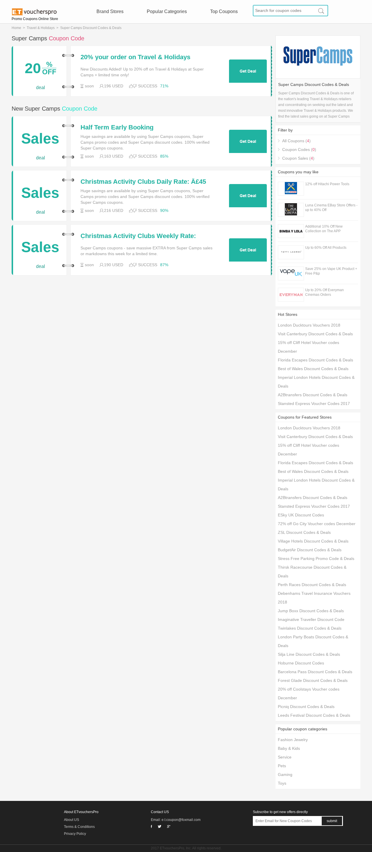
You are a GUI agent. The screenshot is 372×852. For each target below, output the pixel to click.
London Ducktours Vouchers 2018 (309, 325)
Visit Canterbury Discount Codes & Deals (315, 334)
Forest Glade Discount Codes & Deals (313, 680)
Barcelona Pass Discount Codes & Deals (315, 671)
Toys (282, 783)
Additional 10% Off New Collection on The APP (324, 228)
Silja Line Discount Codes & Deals (309, 654)
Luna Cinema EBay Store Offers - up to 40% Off (331, 207)
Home (16, 28)
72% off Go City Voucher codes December (316, 523)
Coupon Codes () (299, 149)
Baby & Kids (289, 748)
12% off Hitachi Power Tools (327, 184)
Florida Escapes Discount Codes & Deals (315, 360)
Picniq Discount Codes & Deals (306, 706)
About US (71, 820)
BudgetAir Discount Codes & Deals (309, 549)
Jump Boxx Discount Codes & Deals (311, 610)
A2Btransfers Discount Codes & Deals (312, 394)
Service (284, 757)
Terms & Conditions (79, 827)
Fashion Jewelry (293, 739)
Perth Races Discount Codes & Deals (312, 584)
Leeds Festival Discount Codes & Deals (314, 715)
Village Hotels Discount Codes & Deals (313, 541)
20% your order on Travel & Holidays (135, 57)
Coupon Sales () (298, 158)
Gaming (285, 774)
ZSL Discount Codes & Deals (304, 532)
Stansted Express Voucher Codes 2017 (314, 403)
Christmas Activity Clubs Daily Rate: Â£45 (143, 182)
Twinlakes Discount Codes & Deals (309, 628)
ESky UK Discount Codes (301, 515)
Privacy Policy (75, 834)
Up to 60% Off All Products (325, 248)
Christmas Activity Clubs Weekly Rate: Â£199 (138, 236)
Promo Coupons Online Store (35, 19)
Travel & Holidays (41, 28)
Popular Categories (167, 11)
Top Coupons (224, 11)
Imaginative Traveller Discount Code (311, 619)
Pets (282, 765)
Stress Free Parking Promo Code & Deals (316, 558)
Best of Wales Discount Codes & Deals (313, 368)
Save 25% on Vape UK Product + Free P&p (331, 271)
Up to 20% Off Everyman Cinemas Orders (324, 292)
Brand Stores (110, 11)
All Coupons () (296, 140)
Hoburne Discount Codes (301, 663)
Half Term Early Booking (117, 127)
